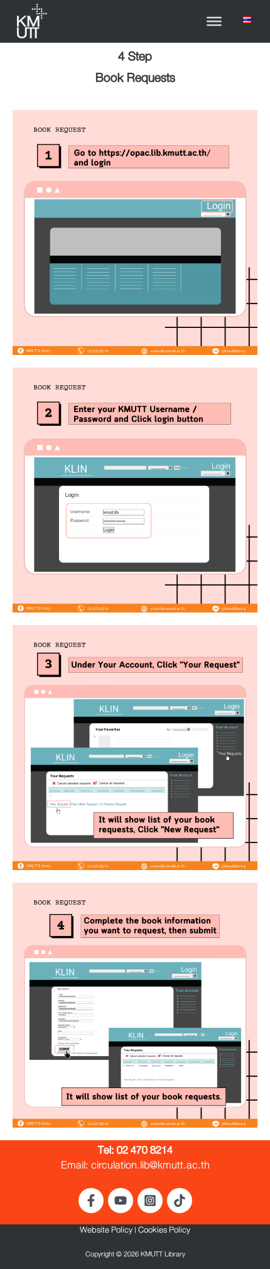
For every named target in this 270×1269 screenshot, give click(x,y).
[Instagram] (150, 1200)
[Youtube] (120, 1200)
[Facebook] (91, 1200)
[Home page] (31, 22)
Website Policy (106, 1232)
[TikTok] (179, 1200)
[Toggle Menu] (214, 21)
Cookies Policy (164, 1232)
